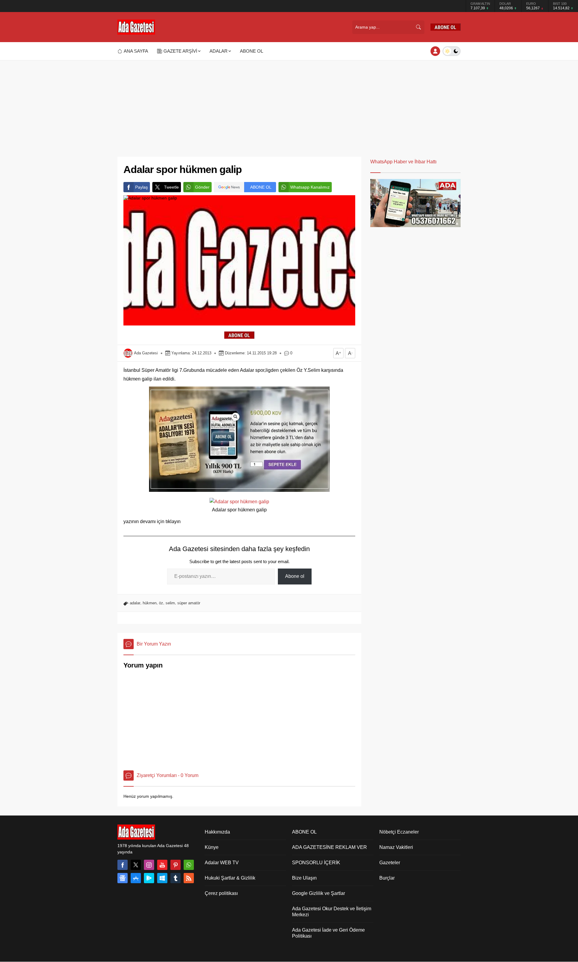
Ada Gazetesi (146, 353)
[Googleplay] (149, 878)
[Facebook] (122, 865)
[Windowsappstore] (162, 878)
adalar (135, 603)
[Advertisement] (289, 105)
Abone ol (294, 576)
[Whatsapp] (189, 865)
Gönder (202, 187)
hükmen (150, 603)
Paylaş (141, 187)
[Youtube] (162, 865)
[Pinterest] (175, 865)
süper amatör (188, 603)
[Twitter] (136, 865)
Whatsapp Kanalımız (310, 187)
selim (170, 603)
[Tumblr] (175, 878)
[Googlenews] (122, 878)
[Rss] (189, 878)
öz (161, 603)
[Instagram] (149, 865)
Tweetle (171, 187)
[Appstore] (136, 878)
